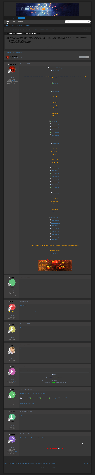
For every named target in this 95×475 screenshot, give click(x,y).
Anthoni (12, 302)
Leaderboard (27, 25)
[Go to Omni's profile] (12, 350)
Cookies (54, 467)
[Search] (89, 21)
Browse (7, 21)
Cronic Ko (12, 64)
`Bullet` (12, 277)
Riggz (12, 324)
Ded (12, 389)
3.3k (13, 77)
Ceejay (12, 434)
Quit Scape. (14, 451)
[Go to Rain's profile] (12, 371)
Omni (12, 345)
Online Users (19, 25)
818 (13, 337)
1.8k (13, 425)
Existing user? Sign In (10, 18)
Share (75, 57)
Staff (13, 25)
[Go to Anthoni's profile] (12, 307)
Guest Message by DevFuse (47, 46)
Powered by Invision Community (47, 470)
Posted (25, 63)
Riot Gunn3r (14, 381)
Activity (13, 21)
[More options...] (88, 64)
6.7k (13, 315)
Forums (7, 25)
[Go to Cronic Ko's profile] (7, 57)
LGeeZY (12, 412)
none (15, 293)
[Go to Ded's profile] (12, 394)
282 (13, 290)
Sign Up (21, 18)
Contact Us (47, 467)
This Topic (83, 21)
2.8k (13, 403)
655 (13, 379)
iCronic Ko (14, 80)
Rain (12, 366)
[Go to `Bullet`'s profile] (12, 282)
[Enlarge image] (55, 67)
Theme (41, 467)
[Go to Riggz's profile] (12, 329)
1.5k (13, 447)
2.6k (13, 358)
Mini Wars (21, 57)
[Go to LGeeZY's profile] (12, 417)
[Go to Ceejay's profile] (12, 439)
